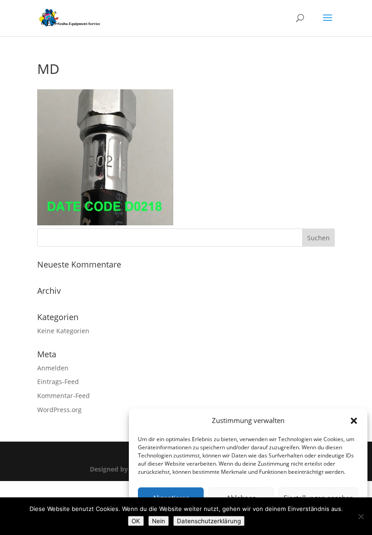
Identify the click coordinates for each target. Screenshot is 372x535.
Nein (158, 521)
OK (136, 521)
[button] (353, 420)
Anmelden (53, 368)
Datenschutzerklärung (209, 521)
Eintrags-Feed (58, 381)
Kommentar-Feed (63, 395)
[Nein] (360, 516)
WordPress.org (59, 409)
